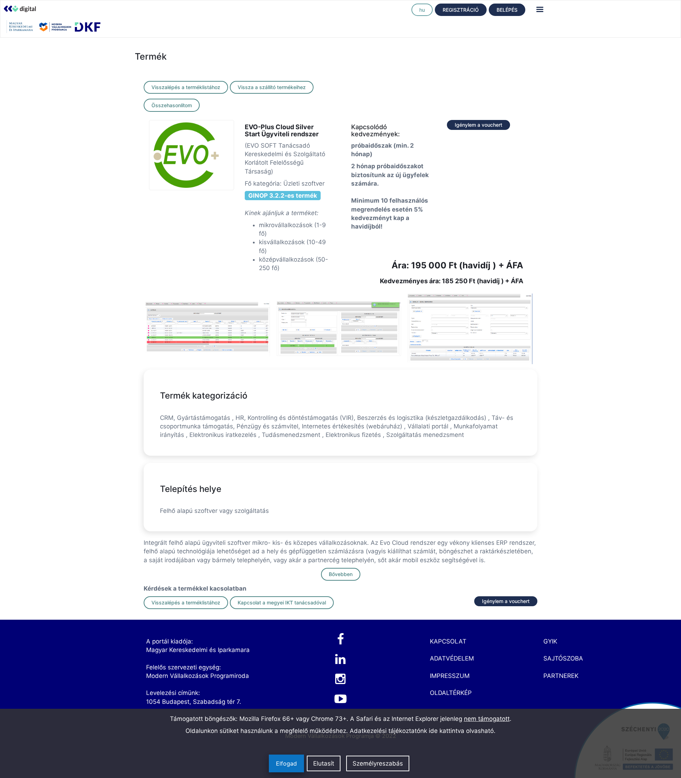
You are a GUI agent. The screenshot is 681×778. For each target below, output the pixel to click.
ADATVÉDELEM (452, 658)
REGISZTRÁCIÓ (461, 10)
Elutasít (323, 763)
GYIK (550, 641)
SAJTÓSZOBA (563, 658)
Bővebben (341, 574)
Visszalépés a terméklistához (185, 87)
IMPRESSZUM (450, 675)
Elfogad (286, 763)
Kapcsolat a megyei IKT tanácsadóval (282, 602)
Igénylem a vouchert (478, 125)
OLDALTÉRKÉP (451, 692)
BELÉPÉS (507, 10)
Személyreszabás (378, 763)
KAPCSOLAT (448, 641)
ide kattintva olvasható (461, 730)
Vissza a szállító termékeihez (272, 87)
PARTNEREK (560, 675)
